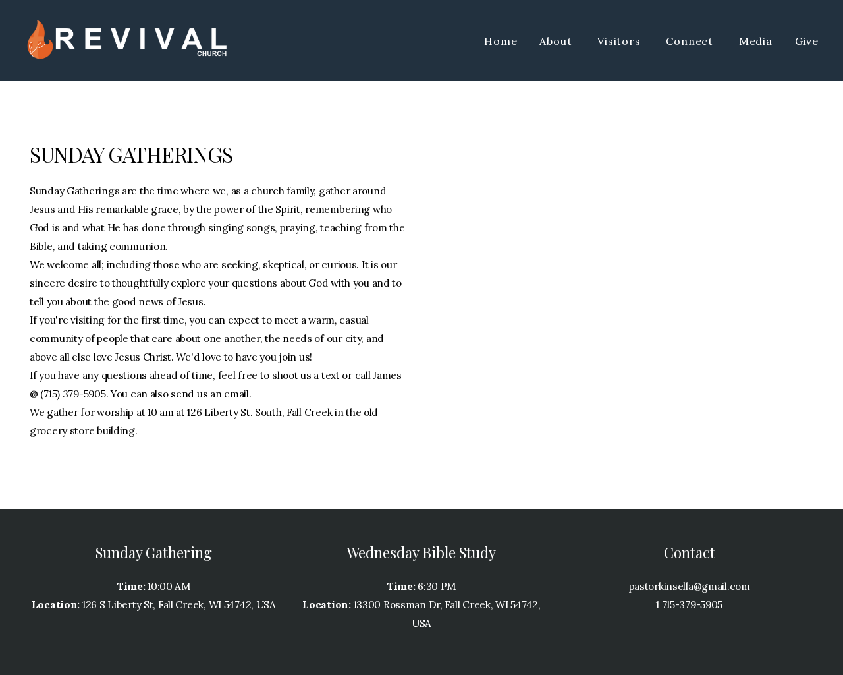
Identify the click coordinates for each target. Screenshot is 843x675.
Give (807, 40)
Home (500, 40)
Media (756, 40)
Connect (691, 40)
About (557, 40)
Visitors (620, 40)
